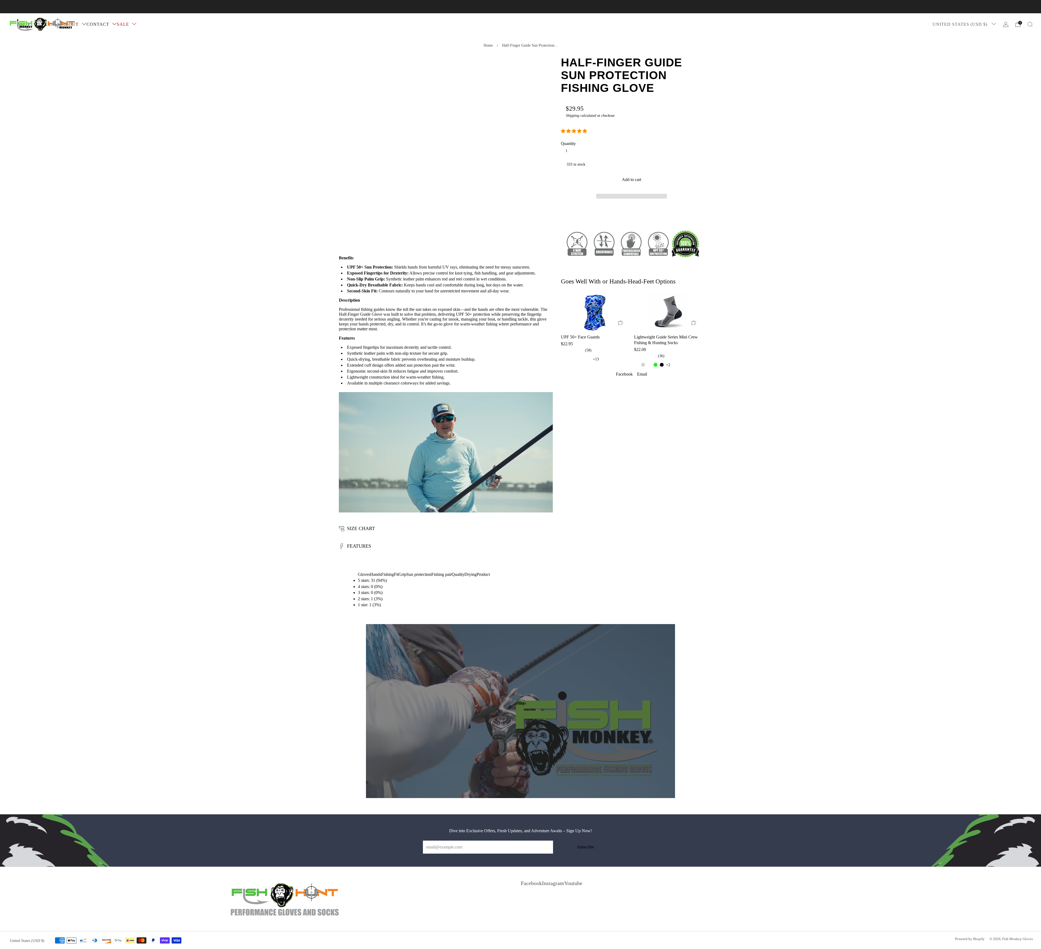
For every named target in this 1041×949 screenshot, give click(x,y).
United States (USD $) (961, 24)
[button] (574, 131)
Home (488, 45)
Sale (123, 24)
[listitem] (520, 6)
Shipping (572, 116)
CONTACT (97, 24)
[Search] (1030, 24)
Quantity (568, 143)
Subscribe (585, 847)
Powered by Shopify (970, 939)
